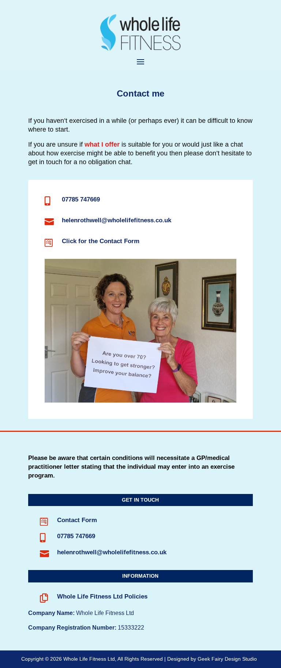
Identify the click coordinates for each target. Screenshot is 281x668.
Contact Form (77, 520)
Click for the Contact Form (100, 241)
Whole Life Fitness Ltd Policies (102, 596)
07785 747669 (81, 199)
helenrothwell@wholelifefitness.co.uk (116, 220)
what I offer (102, 144)
